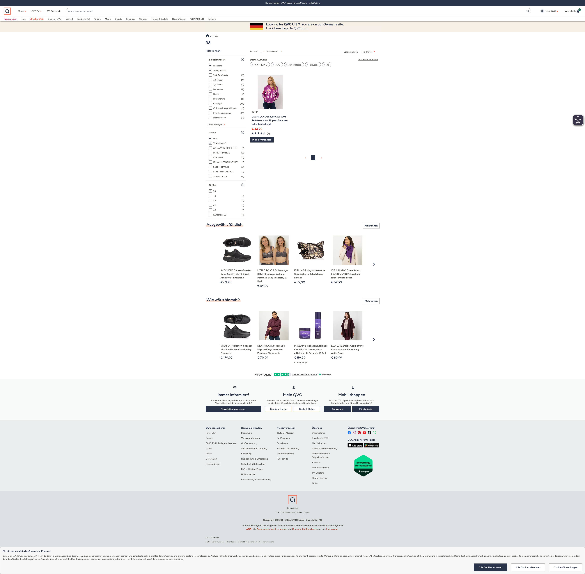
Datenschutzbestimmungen (272, 529)
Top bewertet (83, 19)
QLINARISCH (197, 19)
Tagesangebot (10, 19)
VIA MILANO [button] (260, 64)
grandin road (254, 542)
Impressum (332, 529)
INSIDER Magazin (285, 432)
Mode (108, 19)
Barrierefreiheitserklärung (324, 448)
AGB (249, 529)
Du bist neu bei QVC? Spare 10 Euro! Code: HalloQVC (291, 3)
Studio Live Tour (320, 478)
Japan (307, 512)
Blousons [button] (313, 64)
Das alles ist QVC (320, 438)
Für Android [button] (365, 408)
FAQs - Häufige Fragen (252, 469)
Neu (23, 19)
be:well (69, 19)
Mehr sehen (371, 225)
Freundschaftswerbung (288, 448)
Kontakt (209, 438)
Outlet (315, 483)
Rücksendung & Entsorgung (254, 458)
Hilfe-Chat (211, 432)
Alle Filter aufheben (368, 59)
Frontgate (231, 542)
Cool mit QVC (54, 19)
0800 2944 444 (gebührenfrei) (221, 443)
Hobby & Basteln (160, 19)
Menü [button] (21, 11)
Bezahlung (246, 453)
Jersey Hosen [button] (294, 64)
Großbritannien (288, 512)
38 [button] (327, 64)
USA (278, 512)
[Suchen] (528, 11)
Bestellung (246, 432)
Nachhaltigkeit (319, 443)
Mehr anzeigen (215, 124)
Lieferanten (211, 458)
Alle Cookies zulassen (490, 567)
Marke (212, 132)
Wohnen (143, 19)
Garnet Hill (242, 542)
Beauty (118, 19)
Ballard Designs (218, 542)
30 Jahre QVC (37, 19)
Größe (212, 185)
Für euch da (282, 458)
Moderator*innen (320, 467)
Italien (299, 512)
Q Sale (97, 19)
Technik (212, 19)
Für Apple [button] (337, 408)
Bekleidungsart (217, 59)
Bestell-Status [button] (307, 408)
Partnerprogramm (285, 453)
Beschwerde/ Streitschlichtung (256, 479)
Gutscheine (282, 443)
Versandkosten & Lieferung (254, 448)
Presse (209, 453)
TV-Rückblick (53, 11)
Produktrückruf (213, 464)
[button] (546, 11)
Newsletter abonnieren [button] (233, 408)
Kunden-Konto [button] (278, 408)
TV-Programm (283, 438)
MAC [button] (277, 64)
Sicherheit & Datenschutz (253, 464)
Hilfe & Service (248, 474)
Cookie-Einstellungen (566, 567)
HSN (208, 542)
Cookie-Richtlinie (174, 559)
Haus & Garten (179, 19)
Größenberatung (249, 443)
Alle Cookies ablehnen (528, 567)
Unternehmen (319, 432)
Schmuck (130, 19)
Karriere (316, 462)
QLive (209, 448)
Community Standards (304, 529)
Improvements (268, 542)
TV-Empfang (318, 472)
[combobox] (295, 11)
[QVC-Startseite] (207, 36)
